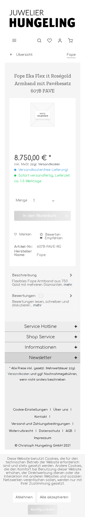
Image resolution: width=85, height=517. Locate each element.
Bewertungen (23, 296)
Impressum (42, 438)
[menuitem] (14, 40)
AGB (69, 431)
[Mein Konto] (60, 40)
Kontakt (40, 416)
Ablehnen (24, 497)
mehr (68, 285)
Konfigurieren (43, 509)
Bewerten (52, 234)
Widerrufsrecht (21, 431)
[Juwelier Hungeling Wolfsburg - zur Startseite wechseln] (42, 19)
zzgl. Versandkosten (45, 164)
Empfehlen (53, 238)
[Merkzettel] (49, 40)
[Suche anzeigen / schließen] (39, 40)
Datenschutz (49, 431)
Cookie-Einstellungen (30, 409)
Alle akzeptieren (54, 497)
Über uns (60, 409)
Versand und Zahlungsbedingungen (40, 424)
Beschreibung (24, 275)
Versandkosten (19, 374)
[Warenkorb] (70, 40)
